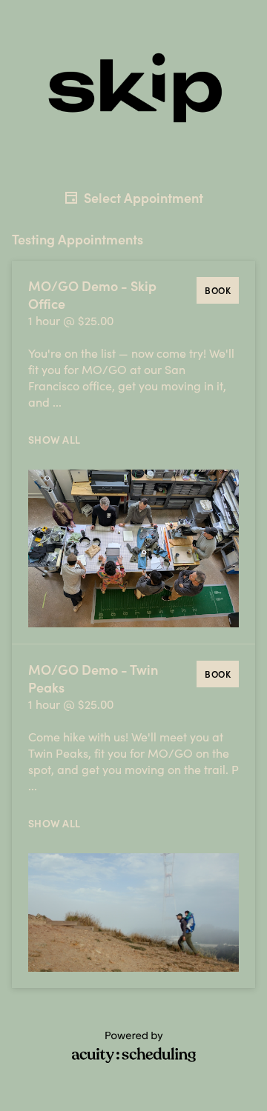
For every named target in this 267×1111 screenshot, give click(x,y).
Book (218, 290)
